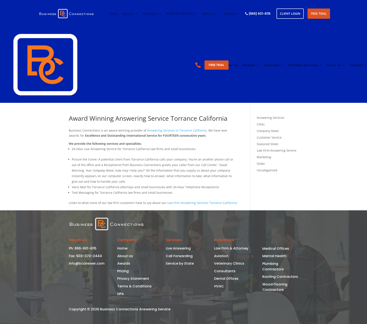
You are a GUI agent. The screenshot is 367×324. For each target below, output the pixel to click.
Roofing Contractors (280, 276)
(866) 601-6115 (260, 13)
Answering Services (270, 118)
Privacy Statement (133, 278)
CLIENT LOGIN (290, 13)
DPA (120, 293)
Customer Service (269, 137)
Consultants (225, 271)
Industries (150, 14)
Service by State (180, 263)
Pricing (123, 271)
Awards (123, 263)
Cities (261, 124)
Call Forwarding (179, 256)
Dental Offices (226, 278)
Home (113, 14)
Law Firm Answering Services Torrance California (202, 203)
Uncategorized (267, 170)
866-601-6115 (85, 248)
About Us (208, 14)
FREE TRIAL (319, 13)
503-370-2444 (88, 256)
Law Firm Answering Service (276, 150)
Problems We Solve (179, 14)
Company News (268, 131)
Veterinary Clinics (229, 263)
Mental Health (274, 256)
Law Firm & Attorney (231, 248)
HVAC (219, 286)
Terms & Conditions (134, 286)
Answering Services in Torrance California (177, 130)
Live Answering (178, 248)
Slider (261, 164)
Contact (229, 14)
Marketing (264, 157)
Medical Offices (275, 248)
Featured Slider (268, 144)
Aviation (221, 256)
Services (128, 14)
